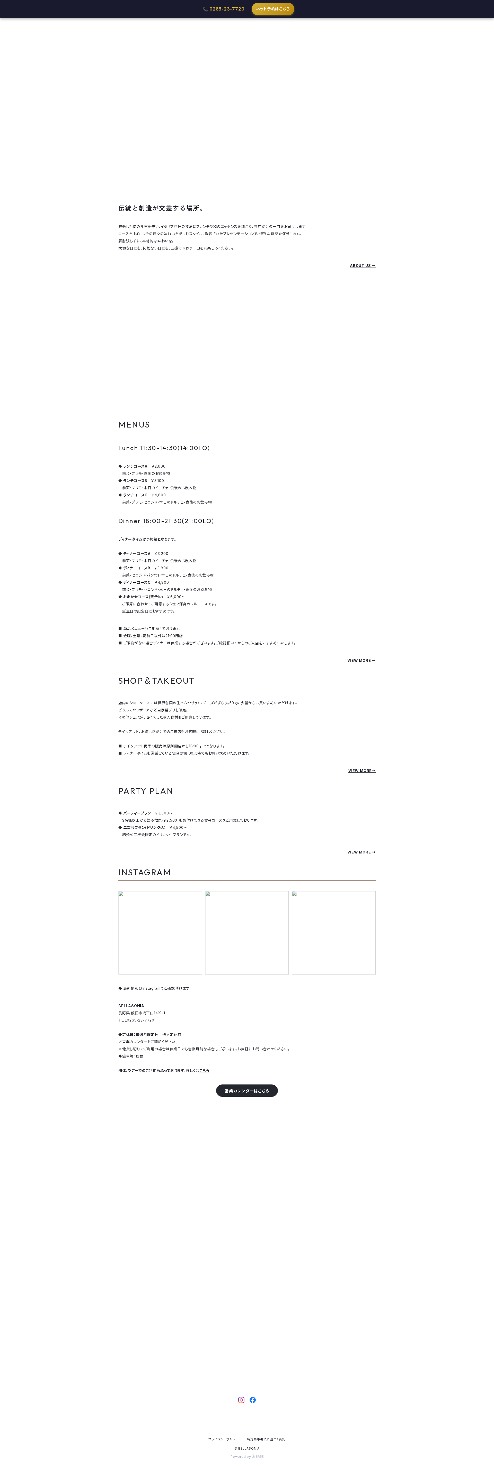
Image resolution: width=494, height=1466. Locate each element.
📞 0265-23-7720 (223, 9)
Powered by (241, 1457)
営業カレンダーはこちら (247, 1090)
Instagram (152, 988)
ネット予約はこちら (273, 8)
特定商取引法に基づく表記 (266, 1439)
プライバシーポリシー (223, 1439)
